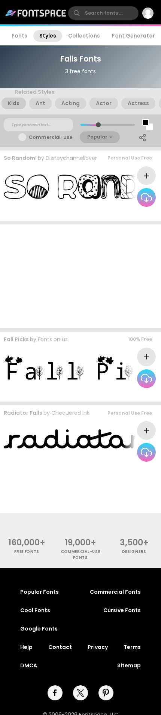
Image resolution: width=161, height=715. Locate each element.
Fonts (19, 35)
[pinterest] (105, 692)
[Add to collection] (146, 175)
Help (26, 647)
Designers (134, 551)
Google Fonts (39, 628)
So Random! (20, 158)
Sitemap (129, 665)
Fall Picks (16, 339)
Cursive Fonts (122, 610)
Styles (47, 35)
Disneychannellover (71, 158)
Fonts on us (53, 339)
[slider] (98, 124)
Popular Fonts (39, 592)
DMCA (28, 665)
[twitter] (80, 692)
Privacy (98, 647)
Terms (132, 647)
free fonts (26, 551)
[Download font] (146, 197)
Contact (60, 647)
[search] (103, 13)
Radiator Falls (23, 413)
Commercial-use (50, 137)
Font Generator (133, 35)
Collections (84, 35)
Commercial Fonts (115, 592)
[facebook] (55, 692)
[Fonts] (36, 13)
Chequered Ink (70, 413)
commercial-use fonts (80, 554)
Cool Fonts (35, 610)
